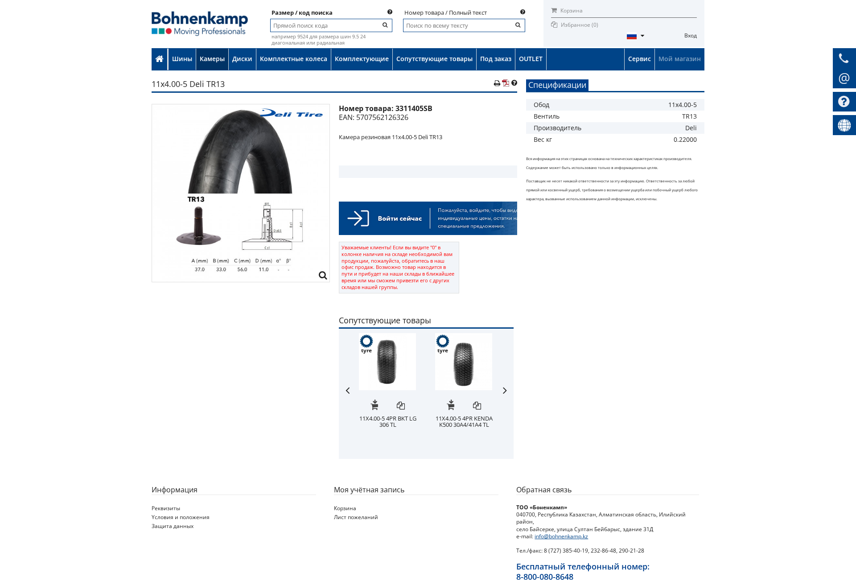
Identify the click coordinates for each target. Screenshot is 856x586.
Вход (690, 35)
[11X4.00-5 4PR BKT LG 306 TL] (387, 338)
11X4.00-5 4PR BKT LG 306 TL (387, 421)
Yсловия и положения (181, 517)
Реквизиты (166, 508)
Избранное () (579, 25)
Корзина (571, 10)
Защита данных (172, 526)
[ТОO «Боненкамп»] (200, 14)
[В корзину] (374, 406)
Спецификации (557, 84)
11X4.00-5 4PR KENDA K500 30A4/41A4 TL (464, 421)
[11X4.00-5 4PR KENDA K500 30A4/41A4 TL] (463, 338)
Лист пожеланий (356, 517)
